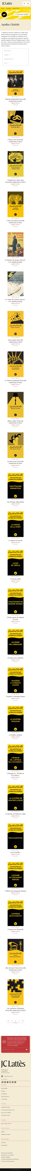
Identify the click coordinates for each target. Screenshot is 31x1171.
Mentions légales (5, 1157)
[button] (22, 14)
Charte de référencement (8, 1161)
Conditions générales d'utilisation (10, 1159)
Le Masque (8, 8)
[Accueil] (7, 3)
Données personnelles (7, 1153)
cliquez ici (16, 1045)
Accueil (2, 8)
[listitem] (2, 1082)
